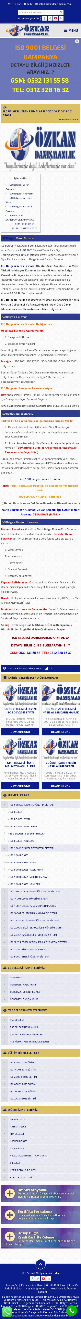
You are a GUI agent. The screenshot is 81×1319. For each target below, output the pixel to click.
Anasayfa (64, 119)
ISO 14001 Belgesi (44, 1306)
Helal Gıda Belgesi (39, 1309)
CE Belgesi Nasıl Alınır (16, 1299)
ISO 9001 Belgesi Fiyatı (65, 1296)
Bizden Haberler (11, 1296)
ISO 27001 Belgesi (66, 1306)
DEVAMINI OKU (20, 731)
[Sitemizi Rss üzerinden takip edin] (61, 18)
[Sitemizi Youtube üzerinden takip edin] (55, 18)
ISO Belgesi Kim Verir (21, 193)
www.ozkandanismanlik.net (23, 1315)
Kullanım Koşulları (31, 1285)
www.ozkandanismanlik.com (57, 1315)
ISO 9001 (27, 250)
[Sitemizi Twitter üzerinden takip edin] (50, 18)
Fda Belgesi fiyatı (64, 1312)
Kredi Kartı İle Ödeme (63, 1288)
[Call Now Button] (71, 1310)
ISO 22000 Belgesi (22, 1306)
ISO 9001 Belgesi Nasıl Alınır (46, 1299)
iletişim (42, 1291)
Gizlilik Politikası (55, 1285)
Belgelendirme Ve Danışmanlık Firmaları (30, 1312)
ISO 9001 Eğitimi (60, 1309)
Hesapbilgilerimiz (36, 1288)
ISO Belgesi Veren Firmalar (18, 266)
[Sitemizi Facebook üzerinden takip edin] (44, 18)
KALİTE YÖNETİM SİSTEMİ (28, 668)
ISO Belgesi (9, 238)
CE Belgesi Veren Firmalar (37, 1296)
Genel (75, 119)
